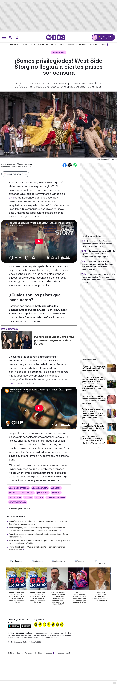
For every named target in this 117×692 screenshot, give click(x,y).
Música (54, 45)
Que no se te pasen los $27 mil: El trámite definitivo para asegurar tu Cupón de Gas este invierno (16, 597)
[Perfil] (17, 37)
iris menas (43, 493)
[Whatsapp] (62, 624)
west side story (18, 502)
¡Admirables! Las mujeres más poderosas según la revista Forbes (54, 340)
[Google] (35, 624)
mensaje (14, 383)
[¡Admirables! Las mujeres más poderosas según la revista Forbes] (16, 340)
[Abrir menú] (4, 37)
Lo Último (14, 45)
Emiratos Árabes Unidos (22, 493)
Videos (71, 45)
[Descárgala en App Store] (26, 626)
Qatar (40, 497)
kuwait (57, 493)
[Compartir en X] (70, 165)
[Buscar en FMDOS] (10, 37)
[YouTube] (57, 624)
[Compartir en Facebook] (64, 165)
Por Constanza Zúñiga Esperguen (16, 164)
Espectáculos (28, 45)
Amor (62, 45)
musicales (16, 497)
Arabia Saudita (41, 488)
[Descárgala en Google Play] (14, 626)
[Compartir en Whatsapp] (75, 165)
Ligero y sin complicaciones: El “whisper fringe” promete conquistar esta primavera (100, 596)
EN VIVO (103, 45)
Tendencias (43, 45)
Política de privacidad (33, 653)
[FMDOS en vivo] (94, 37)
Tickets (93, 45)
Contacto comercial (62, 653)
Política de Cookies (15, 653)
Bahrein (57, 488)
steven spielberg (57, 497)
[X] (49, 624)
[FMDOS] (55, 37)
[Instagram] (44, 624)
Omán (29, 497)
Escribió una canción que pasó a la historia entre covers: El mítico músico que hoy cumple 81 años (80, 597)
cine (11, 197)
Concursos (82, 45)
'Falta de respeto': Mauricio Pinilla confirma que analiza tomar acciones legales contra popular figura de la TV (58, 598)
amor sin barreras (20, 488)
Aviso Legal (48, 653)
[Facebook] (40, 624)
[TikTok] (53, 624)
